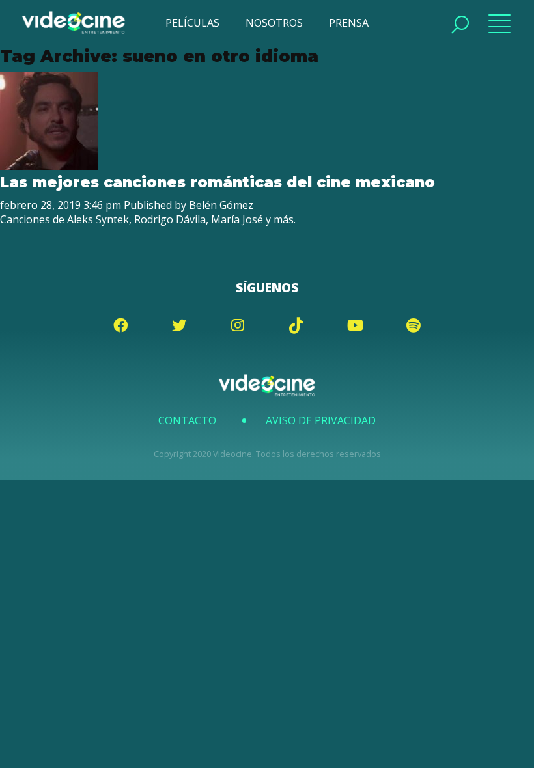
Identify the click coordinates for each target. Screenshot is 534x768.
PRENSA (349, 23)
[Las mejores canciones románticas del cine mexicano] (49, 166)
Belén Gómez (221, 205)
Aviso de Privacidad (321, 420)
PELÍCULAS (192, 23)
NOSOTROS (274, 23)
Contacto (187, 420)
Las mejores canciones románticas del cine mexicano (217, 182)
